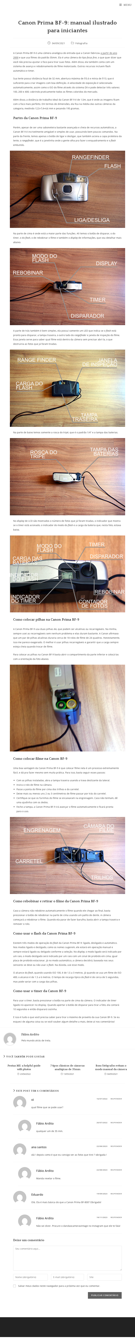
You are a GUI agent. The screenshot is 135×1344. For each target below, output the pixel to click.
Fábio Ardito (30, 1034)
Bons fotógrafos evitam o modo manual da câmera (111, 1067)
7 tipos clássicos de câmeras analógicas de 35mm (67, 1067)
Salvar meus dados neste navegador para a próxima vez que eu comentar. (59, 1285)
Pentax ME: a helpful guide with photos (24, 1067)
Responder (116, 1099)
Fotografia (81, 43)
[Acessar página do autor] (9, 1038)
